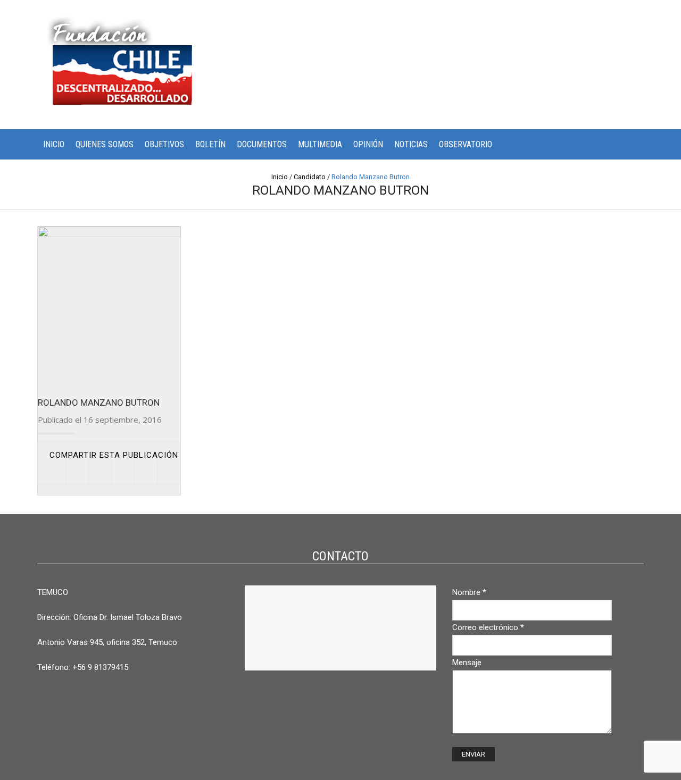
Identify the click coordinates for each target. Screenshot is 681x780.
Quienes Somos (105, 144)
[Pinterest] (122, 472)
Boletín (210, 144)
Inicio (53, 144)
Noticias (411, 144)
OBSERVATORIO (465, 144)
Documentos (262, 144)
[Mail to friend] (168, 472)
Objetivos (164, 144)
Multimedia (320, 144)
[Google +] (145, 472)
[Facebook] (99, 472)
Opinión (368, 144)
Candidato (310, 177)
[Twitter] (76, 472)
